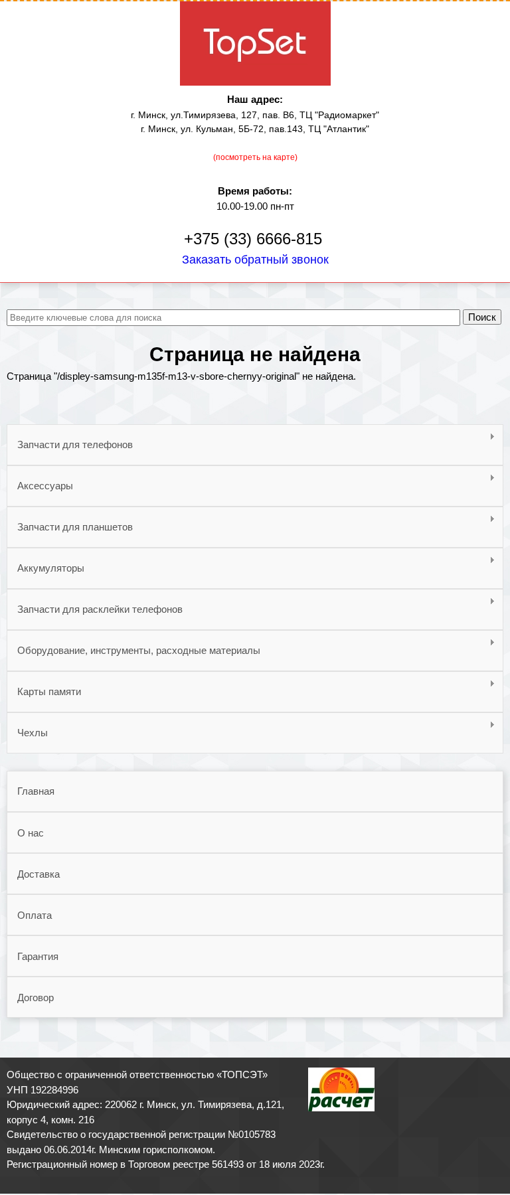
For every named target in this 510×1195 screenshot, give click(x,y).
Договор (35, 997)
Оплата (34, 915)
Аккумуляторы (45, 568)
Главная (35, 791)
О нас (30, 832)
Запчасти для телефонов (70, 445)
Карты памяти (44, 692)
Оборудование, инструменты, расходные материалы (133, 651)
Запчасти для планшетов (70, 527)
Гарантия (37, 956)
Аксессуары (40, 486)
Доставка (38, 874)
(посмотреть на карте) (255, 157)
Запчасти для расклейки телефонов (95, 609)
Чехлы (27, 733)
